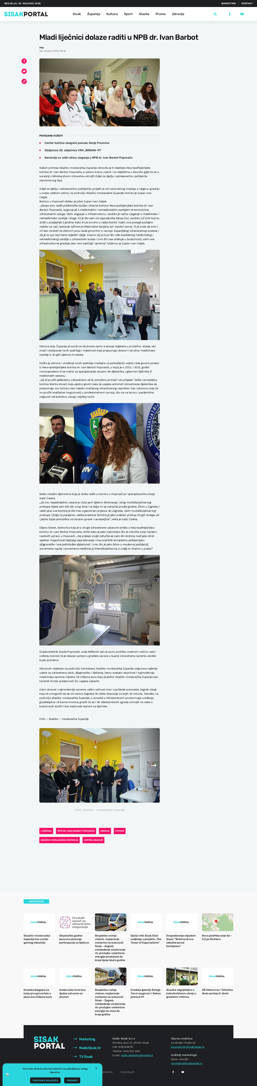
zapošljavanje (93, 840)
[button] (149, 765)
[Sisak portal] (26, 14)
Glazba (144, 14)
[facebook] (230, 14)
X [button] (96, 1068)
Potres (119, 831)
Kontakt (247, 3)
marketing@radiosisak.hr (187, 1063)
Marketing (228, 3)
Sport (128, 14)
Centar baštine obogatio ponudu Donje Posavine (77, 143)
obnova (105, 831)
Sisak (77, 14)
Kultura (112, 14)
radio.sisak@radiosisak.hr (137, 1055)
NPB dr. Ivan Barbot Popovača (76, 831)
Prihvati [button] (72, 1080)
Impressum (127, 1072)
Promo (161, 14)
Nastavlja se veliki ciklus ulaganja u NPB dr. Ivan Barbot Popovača (88, 157)
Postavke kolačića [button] (45, 1080)
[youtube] (242, 14)
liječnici (46, 831)
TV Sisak (85, 1056)
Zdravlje (178, 14)
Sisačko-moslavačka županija (59, 840)
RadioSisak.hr (89, 1048)
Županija (93, 14)
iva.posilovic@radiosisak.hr (188, 1047)
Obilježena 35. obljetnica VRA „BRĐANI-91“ (73, 150)
